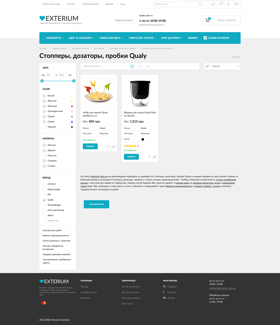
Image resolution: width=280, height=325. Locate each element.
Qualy (50, 200)
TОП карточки (96, 204)
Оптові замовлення (131, 287)
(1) (138, 146)
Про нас (84, 287)
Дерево (51, 150)
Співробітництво (90, 4)
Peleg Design (54, 189)
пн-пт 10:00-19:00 (153, 20)
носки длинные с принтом (56, 241)
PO (49, 195)
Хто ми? (71, 4)
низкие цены (182, 183)
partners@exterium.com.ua (151, 25)
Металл (52, 145)
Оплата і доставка (51, 4)
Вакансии (85, 298)
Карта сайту (127, 304)
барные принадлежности (56, 235)
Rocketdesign (54, 205)
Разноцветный (55, 111)
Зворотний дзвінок (124, 20)
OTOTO (52, 184)
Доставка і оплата (130, 292)
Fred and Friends (56, 210)
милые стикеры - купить (208, 186)
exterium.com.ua (99, 176)
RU (236, 4)
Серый (51, 116)
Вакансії (109, 4)
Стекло (51, 166)
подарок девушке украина (56, 254)
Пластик (52, 155)
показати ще (53, 220)
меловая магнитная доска (206, 183)
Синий (51, 122)
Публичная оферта (131, 298)
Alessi (50, 215)
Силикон (52, 161)
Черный (52, 127)
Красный (52, 106)
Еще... (123, 4)
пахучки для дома (52, 230)
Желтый (52, 101)
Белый (51, 96)
